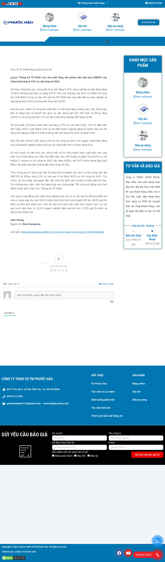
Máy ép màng (139, 399)
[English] (8, 3)
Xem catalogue (50, 29)
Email (112, 442)
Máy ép (94, 455)
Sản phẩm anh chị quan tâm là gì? (70, 452)
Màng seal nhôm (64, 455)
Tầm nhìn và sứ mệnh (102, 391)
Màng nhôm (138, 383)
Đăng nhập (108, 283)
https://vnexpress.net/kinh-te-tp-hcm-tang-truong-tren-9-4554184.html (62, 231)
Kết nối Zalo (133, 235)
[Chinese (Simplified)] (4, 3)
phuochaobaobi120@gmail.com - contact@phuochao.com (38, 403)
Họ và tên (57, 433)
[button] (107, 41)
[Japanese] (12, 3)
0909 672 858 (154, 3)
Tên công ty (115, 433)
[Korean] (16, 3)
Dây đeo (81, 455)
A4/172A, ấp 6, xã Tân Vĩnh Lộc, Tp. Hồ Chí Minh (33, 389)
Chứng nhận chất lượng (92, 3)
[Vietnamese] (20, 3)
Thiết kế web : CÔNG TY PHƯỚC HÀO (19, 552)
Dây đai (136, 391)
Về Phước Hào (99, 383)
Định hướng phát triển (102, 399)
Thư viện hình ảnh (100, 407)
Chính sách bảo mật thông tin (107, 415)
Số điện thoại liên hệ (63, 442)
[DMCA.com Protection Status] (14, 557)
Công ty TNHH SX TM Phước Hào (27, 379)
